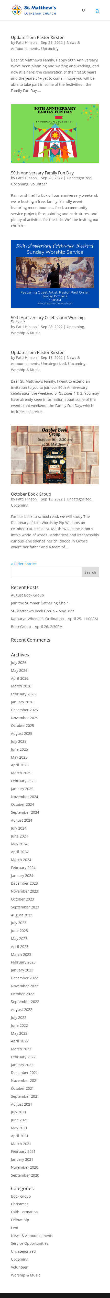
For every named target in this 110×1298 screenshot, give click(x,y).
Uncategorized (79, 177)
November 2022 (24, 985)
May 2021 (19, 1127)
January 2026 (22, 701)
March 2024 (21, 859)
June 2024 (19, 836)
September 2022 (25, 1001)
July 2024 (18, 828)
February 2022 (23, 1056)
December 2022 (24, 978)
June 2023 (19, 930)
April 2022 (19, 1041)
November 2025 (24, 717)
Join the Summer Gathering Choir (39, 603)
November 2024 (24, 796)
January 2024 (22, 875)
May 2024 (19, 843)
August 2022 (21, 1009)
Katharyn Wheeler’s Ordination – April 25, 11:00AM (54, 618)
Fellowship (20, 1219)
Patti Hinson (26, 42)
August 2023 (21, 915)
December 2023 (24, 883)
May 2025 (19, 757)
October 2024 (22, 804)
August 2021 (21, 1104)
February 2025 (23, 780)
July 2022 (18, 1017)
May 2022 (19, 1033)
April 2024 (19, 851)
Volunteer (38, 184)
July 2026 (18, 662)
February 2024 (23, 867)
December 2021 (24, 1072)
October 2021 (22, 1088)
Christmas (19, 1203)
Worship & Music (25, 332)
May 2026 (19, 670)
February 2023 (23, 962)
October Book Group (31, 494)
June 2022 (19, 1025)
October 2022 (22, 993)
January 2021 (22, 1159)
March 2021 (21, 1143)
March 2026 (21, 686)
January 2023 (22, 970)
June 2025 (19, 749)
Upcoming (50, 48)
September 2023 (25, 907)
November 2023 (24, 891)
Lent (14, 1227)
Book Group (21, 1196)
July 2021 (18, 1111)
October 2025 (22, 725)
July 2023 (18, 922)
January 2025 (22, 788)
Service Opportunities (29, 1243)
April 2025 (19, 764)
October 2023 (22, 899)
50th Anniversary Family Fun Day (42, 173)
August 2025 (21, 733)
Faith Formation (24, 1211)
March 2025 (21, 772)
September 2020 (25, 1175)
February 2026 (23, 694)
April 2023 (19, 946)
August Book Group (27, 595)
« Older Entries (24, 563)
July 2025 (18, 741)
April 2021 (19, 1135)
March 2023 (21, 954)
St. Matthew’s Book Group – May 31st (42, 611)
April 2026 (19, 678)
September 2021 (25, 1096)
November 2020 (24, 1167)
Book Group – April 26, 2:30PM (37, 626)
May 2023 (19, 938)
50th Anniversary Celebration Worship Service (48, 319)
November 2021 (24, 1080)
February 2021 (23, 1151)
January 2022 (22, 1064)
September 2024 (25, 812)
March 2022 (21, 1048)
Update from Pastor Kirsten (37, 37)
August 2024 (21, 820)
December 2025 (24, 709)
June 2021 (19, 1119)
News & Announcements (32, 1235)
